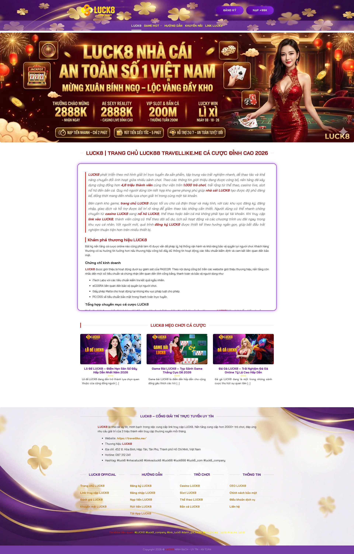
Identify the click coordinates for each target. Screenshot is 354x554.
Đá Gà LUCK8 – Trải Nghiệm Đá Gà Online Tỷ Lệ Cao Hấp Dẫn (243, 370)
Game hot (151, 25)
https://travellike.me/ (131, 438)
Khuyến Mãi (194, 25)
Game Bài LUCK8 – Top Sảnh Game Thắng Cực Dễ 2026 (177, 370)
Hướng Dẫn (173, 25)
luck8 (136, 25)
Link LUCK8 (214, 25)
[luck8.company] (98, 10)
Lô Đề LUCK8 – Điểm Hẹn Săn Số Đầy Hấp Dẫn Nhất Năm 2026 (110, 370)
